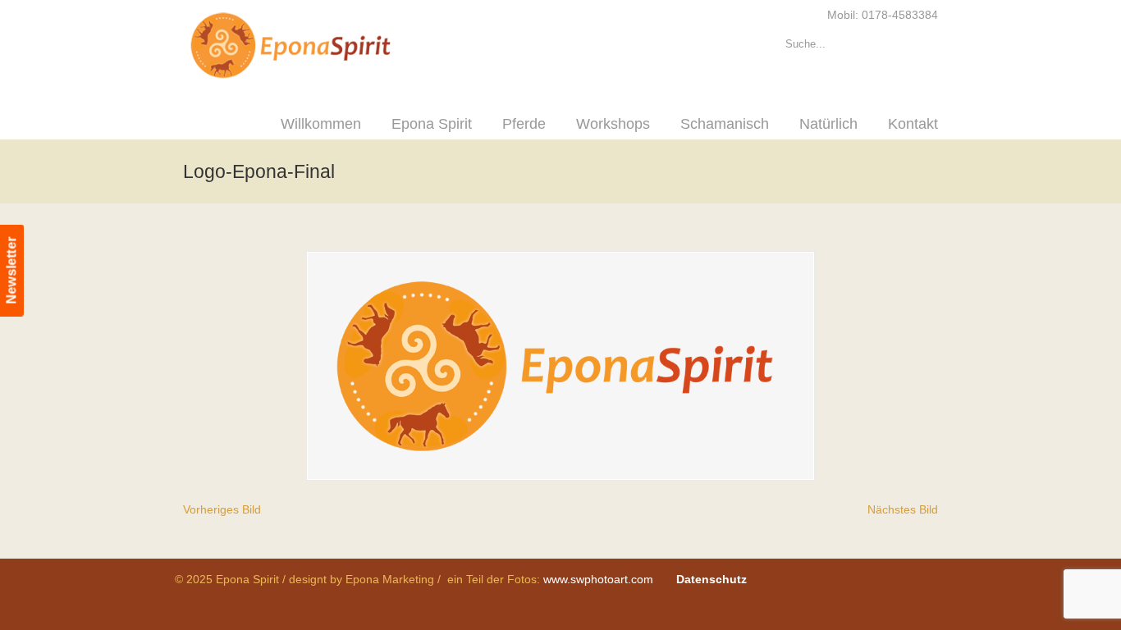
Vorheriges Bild (222, 509)
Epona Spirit (326, 46)
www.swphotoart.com (598, 579)
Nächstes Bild (902, 509)
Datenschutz (711, 579)
